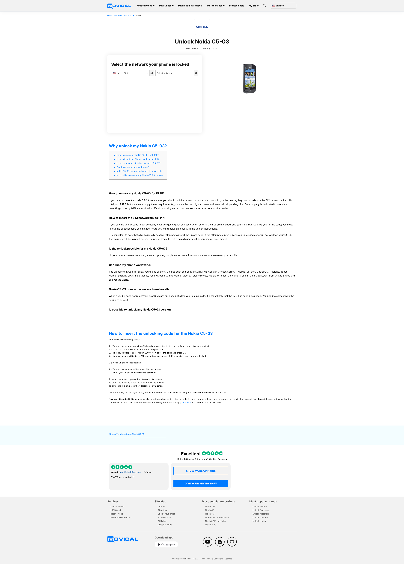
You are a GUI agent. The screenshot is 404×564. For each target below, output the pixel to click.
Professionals (236, 5)
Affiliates (162, 521)
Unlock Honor (259, 521)
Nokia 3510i (211, 506)
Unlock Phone (144, 5)
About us (162, 510)
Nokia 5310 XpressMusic (217, 517)
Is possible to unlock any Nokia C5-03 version (139, 175)
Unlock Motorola (260, 513)
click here (186, 402)
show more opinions (201, 470)
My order (254, 5)
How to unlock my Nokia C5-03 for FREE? (137, 155)
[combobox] (130, 73)
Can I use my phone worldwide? (132, 167)
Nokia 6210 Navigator (215, 521)
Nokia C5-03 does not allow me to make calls (139, 171)
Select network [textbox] (164, 73)
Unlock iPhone (259, 506)
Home (110, 15)
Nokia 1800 (210, 524)
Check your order (166, 513)
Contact (162, 506)
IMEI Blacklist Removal (190, 5)
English (279, 5)
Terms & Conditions (214, 559)
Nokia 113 (209, 513)
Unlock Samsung (260, 510)
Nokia (128, 15)
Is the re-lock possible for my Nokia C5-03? (138, 163)
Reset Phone (116, 513)
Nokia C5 (209, 510)
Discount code (165, 524)
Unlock (119, 15)
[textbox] (130, 73)
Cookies (228, 559)
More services (214, 5)
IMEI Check (165, 5)
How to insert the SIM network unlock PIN (137, 159)
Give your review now (201, 483)
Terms (202, 559)
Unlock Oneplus (260, 517)
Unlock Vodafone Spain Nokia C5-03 (126, 434)
